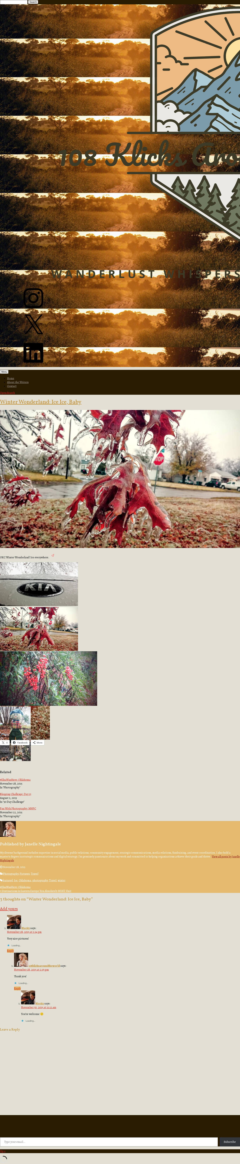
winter (61, 880)
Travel (34, 874)
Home (10, 378)
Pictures (25, 874)
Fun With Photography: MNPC (18, 808)
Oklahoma (25, 880)
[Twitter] (33, 338)
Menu (4, 372)
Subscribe (230, 1142)
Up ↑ (3, 1151)
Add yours (9, 908)
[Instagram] (33, 310)
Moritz (26, 928)
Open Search (7, 393)
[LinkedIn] (33, 365)
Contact (12, 386)
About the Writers (18, 382)
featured (7, 880)
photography (40, 880)
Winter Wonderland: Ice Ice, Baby (40, 402)
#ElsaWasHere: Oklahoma (15, 780)
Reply (10, 951)
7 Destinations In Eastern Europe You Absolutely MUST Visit (35, 891)
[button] (39, 584)
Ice (16, 880)
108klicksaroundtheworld (44, 966)
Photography (10, 874)
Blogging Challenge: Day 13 (15, 794)
